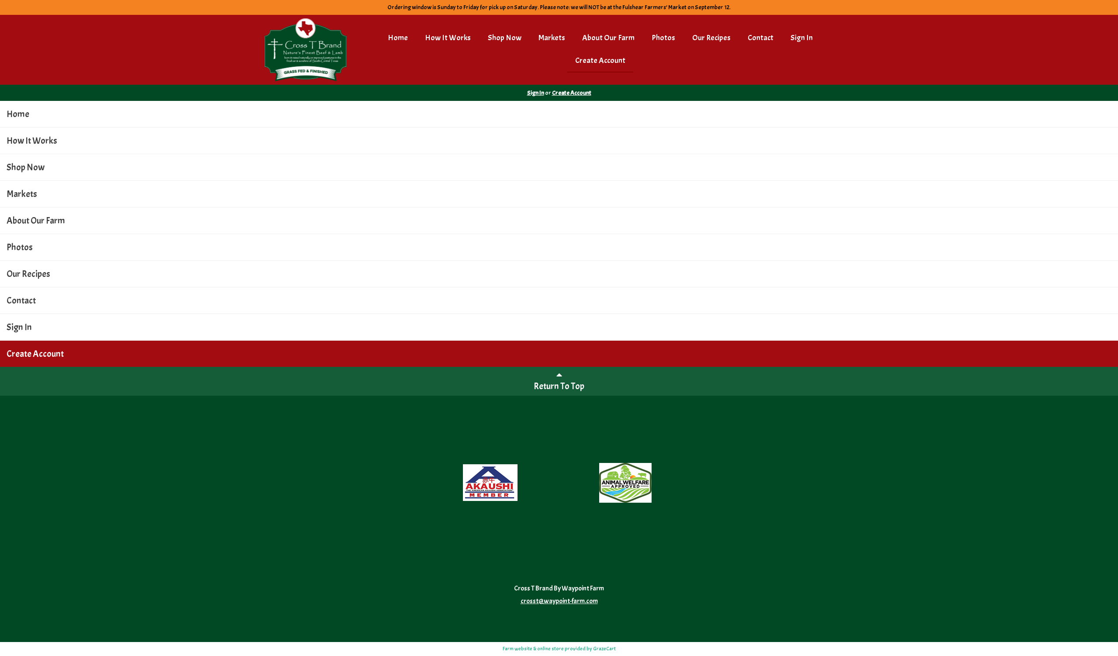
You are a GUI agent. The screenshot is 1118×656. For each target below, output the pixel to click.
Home (398, 38)
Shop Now (504, 38)
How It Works (448, 38)
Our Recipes (711, 38)
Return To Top (559, 386)
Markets (551, 38)
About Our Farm (608, 38)
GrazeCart (604, 648)
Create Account (600, 60)
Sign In (801, 38)
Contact (760, 38)
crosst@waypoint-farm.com (559, 601)
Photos (663, 38)
